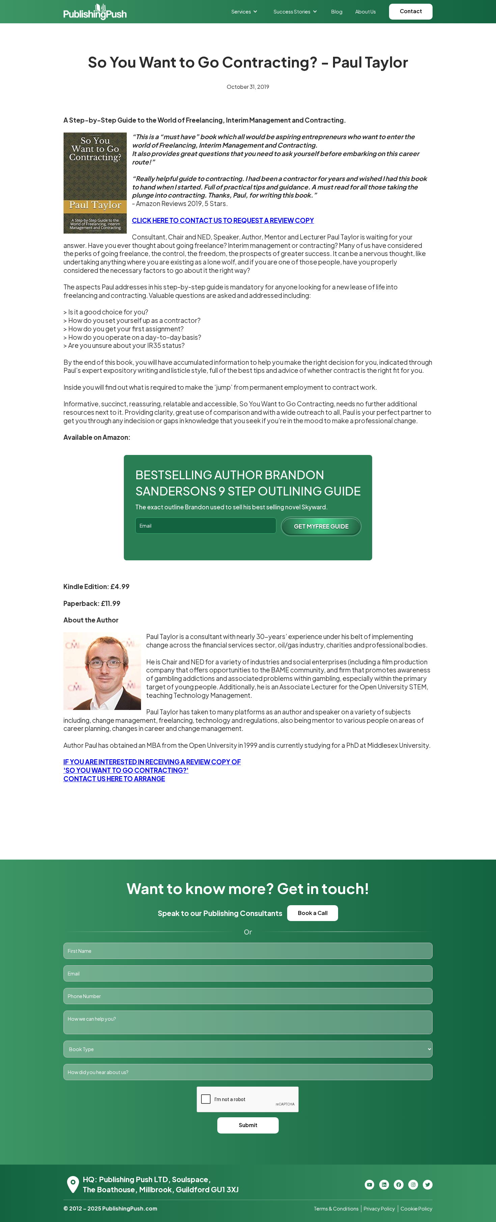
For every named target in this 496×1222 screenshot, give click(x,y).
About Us (365, 11)
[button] (245, 11)
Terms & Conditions (336, 1208)
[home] (95, 12)
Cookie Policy (417, 1208)
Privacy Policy (379, 1208)
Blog (336, 11)
